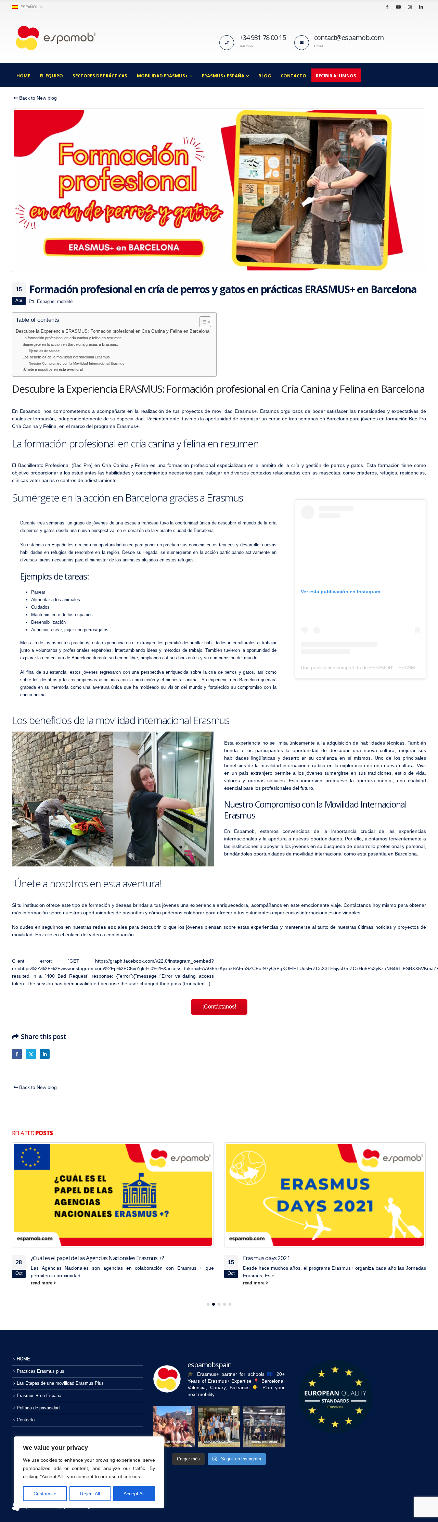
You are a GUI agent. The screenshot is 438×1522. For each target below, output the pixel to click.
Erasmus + (190, 1268)
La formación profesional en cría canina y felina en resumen (72, 338)
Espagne (45, 301)
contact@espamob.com (349, 37)
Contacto (293, 76)
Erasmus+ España (223, 76)
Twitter (31, 1054)
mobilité (65, 301)
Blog (264, 76)
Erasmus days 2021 (266, 1258)
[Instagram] (409, 7)
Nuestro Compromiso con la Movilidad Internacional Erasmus (76, 363)
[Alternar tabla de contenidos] (201, 322)
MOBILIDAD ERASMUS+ (162, 76)
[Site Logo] (55, 38)
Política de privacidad (38, 1408)
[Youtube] (398, 7)
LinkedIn (45, 1054)
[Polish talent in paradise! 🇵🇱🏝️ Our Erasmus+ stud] (174, 1426)
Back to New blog (37, 98)
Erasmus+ (342, 1268)
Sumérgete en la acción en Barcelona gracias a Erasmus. (70, 344)
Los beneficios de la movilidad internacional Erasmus (66, 357)
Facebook (17, 1054)
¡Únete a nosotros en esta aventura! (53, 369)
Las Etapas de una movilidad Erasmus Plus (60, 1383)
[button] (208, 1304)
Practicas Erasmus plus (40, 1371)
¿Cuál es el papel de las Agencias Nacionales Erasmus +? (97, 1258)
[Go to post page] (113, 1194)
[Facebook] (387, 7)
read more (42, 1283)
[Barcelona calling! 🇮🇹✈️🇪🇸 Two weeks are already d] (219, 1426)
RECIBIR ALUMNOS (336, 76)
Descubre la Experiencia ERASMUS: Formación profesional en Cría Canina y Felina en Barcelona (112, 331)
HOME (23, 76)
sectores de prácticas (100, 76)
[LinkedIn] (421, 7)
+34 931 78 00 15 (262, 37)
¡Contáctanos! (219, 1007)
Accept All (134, 1493)
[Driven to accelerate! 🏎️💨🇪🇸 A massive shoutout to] (264, 1426)
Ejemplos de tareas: (44, 351)
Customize (45, 1493)
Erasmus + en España (39, 1395)
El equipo (51, 76)
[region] (89, 1472)
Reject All (90, 1493)
